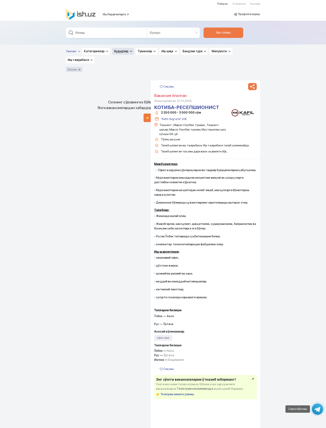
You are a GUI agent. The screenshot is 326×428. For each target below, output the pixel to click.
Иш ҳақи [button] (167, 51)
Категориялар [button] (94, 51)
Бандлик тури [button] (193, 51)
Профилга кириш (248, 14)
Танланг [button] (71, 51)
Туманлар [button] (145, 51)
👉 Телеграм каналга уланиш (175, 394)
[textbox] (106, 33)
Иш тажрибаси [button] (79, 60)
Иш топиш (223, 32)
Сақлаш (168, 86)
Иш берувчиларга (114, 14)
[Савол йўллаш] (317, 409)
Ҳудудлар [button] (121, 51)
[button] (252, 86)
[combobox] (106, 33)
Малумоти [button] (219, 51)
